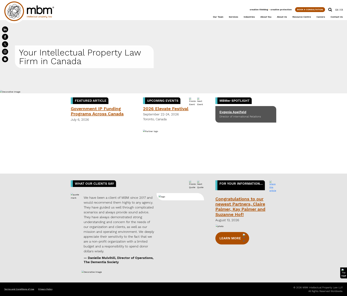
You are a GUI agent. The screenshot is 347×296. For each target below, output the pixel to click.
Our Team (218, 17)
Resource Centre (302, 17)
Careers (321, 17)
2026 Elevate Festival (165, 108)
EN (336, 9)
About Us (282, 17)
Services (233, 17)
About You (265, 17)
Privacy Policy (45, 289)
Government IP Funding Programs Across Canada (97, 111)
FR (341, 9)
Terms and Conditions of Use (19, 289)
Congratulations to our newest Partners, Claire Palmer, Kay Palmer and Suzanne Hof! (240, 206)
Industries (249, 17)
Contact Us (337, 17)
